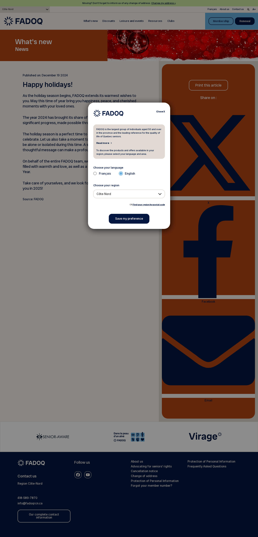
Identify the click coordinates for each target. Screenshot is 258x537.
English (130, 174)
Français (105, 174)
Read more (102, 142)
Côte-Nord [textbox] (104, 194)
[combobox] (129, 194)
